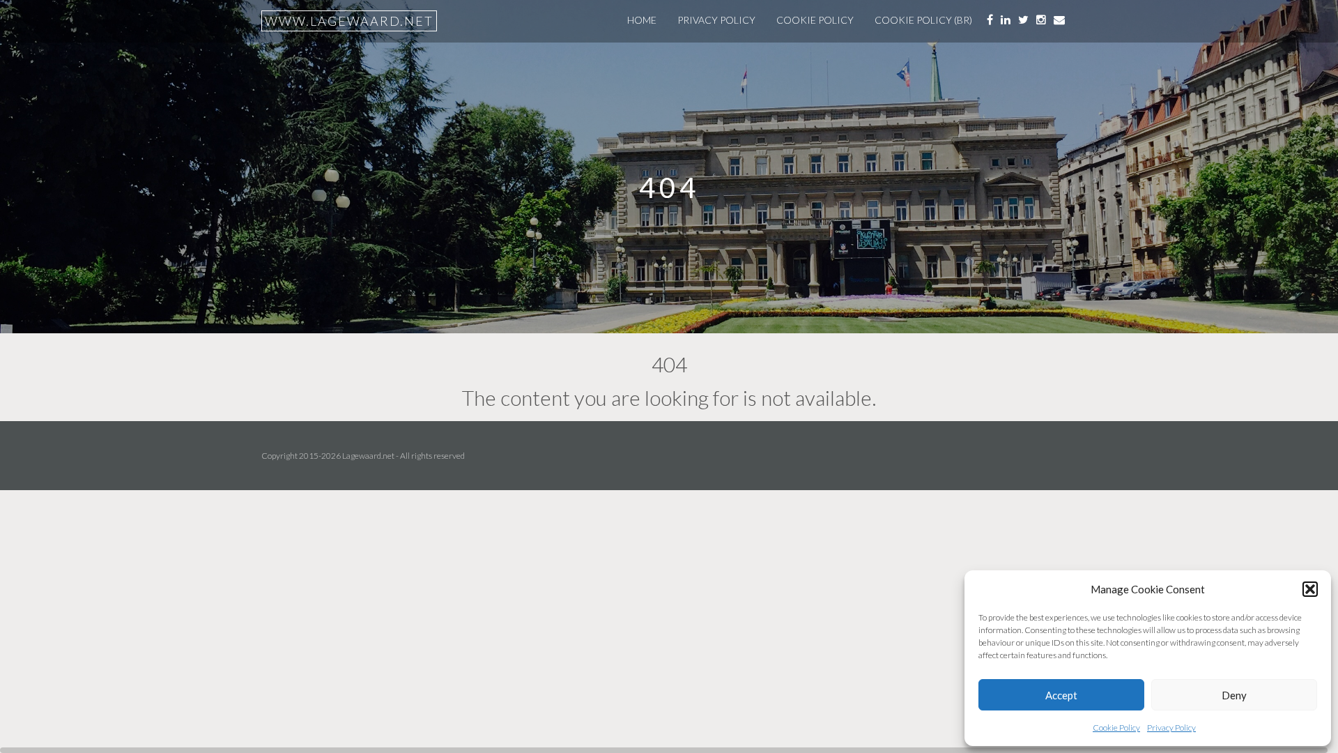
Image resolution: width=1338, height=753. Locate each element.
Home (641, 20)
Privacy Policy (1171, 727)
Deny (1234, 695)
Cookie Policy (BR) (923, 20)
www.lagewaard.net (349, 21)
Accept (1061, 695)
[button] (1310, 589)
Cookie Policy (1116, 727)
